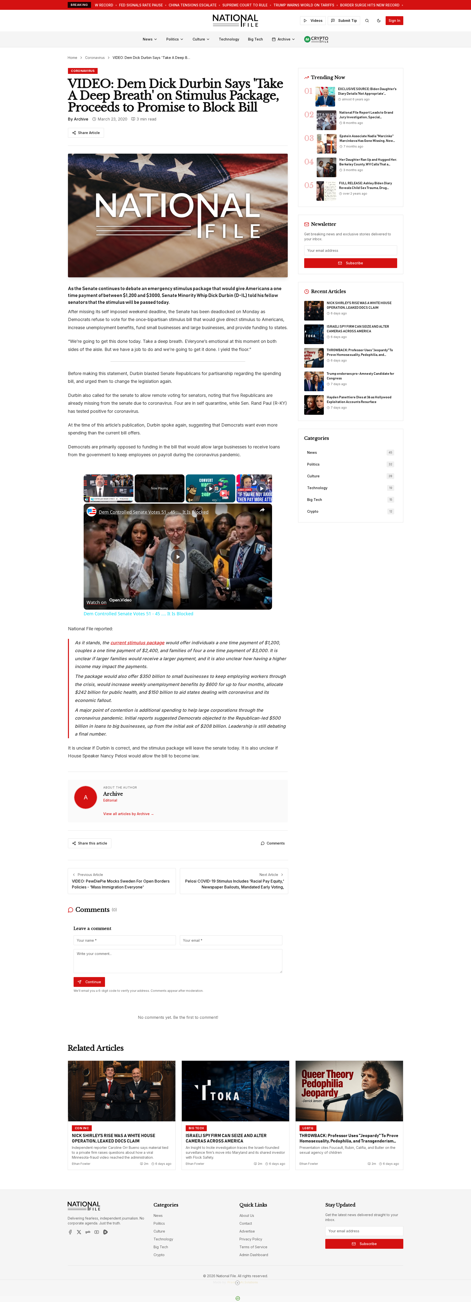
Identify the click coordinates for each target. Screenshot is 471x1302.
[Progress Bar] (108, 496)
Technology (229, 39)
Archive (284, 39)
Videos (317, 20)
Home (72, 57)
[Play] (87, 499)
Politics (172, 39)
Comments (276, 843)
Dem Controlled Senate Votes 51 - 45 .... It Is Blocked (154, 512)
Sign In (394, 20)
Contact (245, 1223)
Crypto (159, 1255)
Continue (93, 982)
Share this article (92, 843)
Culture (199, 39)
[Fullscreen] (130, 499)
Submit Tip (347, 20)
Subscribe (354, 263)
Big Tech (255, 39)
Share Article (89, 133)
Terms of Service (253, 1247)
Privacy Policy (250, 1239)
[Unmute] (92, 499)
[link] (91, 511)
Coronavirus (95, 57)
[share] (262, 510)
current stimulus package (137, 642)
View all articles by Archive (128, 814)
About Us (246, 1215)
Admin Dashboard (253, 1255)
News (148, 39)
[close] (237, 1283)
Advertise (247, 1231)
